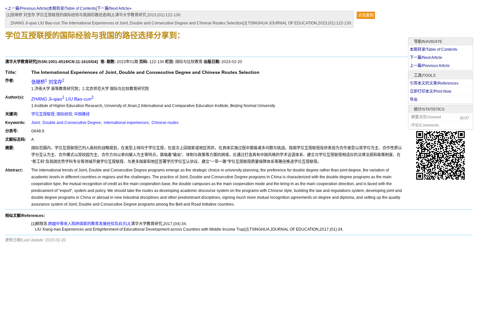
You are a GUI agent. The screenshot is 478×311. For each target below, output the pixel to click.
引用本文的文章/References (434, 83)
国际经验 (64, 114)
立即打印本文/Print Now (430, 91)
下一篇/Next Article (426, 57)
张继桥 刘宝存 (47, 82)
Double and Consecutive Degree (71, 122)
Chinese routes (165, 122)
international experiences (126, 122)
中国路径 (82, 114)
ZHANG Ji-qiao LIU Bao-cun (62, 98)
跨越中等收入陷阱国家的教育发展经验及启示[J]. (89, 224)
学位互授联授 (43, 114)
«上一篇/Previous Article (26, 8)
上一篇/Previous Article (430, 65)
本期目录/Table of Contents (72, 8)
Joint (35, 122)
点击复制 (366, 15)
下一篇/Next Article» (114, 8)
